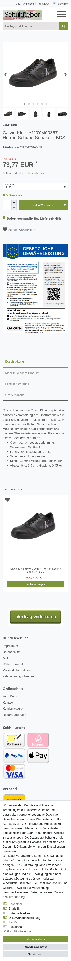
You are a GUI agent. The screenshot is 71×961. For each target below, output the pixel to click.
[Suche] (63, 26)
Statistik (14, 908)
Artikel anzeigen (35, 584)
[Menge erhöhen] (14, 202)
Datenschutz (11, 652)
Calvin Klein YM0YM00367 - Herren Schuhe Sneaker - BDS (35, 570)
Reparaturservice (14, 715)
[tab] (35, 362)
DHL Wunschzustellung (24, 918)
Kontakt (8, 702)
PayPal (13, 922)
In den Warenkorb (42, 205)
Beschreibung (14, 361)
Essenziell (16, 904)
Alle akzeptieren (35, 939)
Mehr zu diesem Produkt (22, 373)
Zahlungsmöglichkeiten (18, 676)
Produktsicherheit (17, 384)
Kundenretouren (13, 708)
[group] (35, 527)
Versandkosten (35, 173)
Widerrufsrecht (13, 664)
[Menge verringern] (14, 207)
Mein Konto (10, 696)
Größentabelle (13, 195)
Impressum (10, 646)
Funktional (16, 927)
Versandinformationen (17, 670)
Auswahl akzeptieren (36, 946)
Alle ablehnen (35, 954)
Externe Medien (19, 913)
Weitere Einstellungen (17, 931)
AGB (6, 658)
